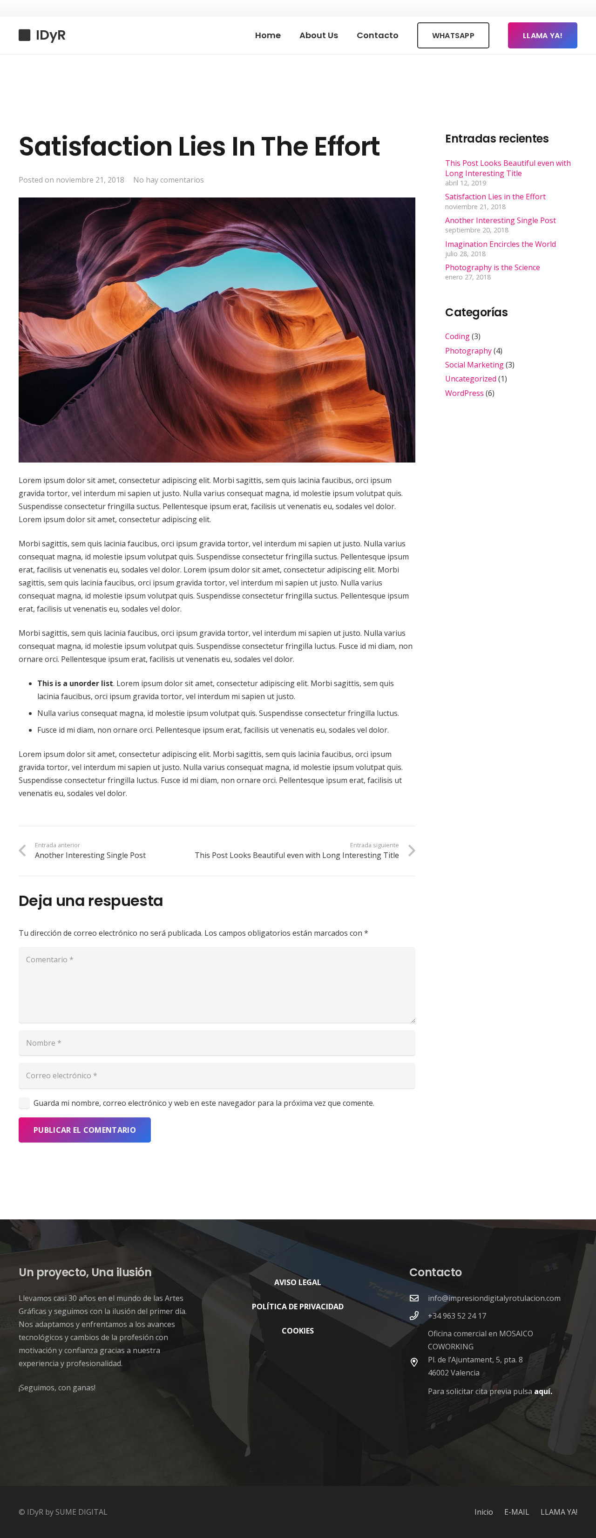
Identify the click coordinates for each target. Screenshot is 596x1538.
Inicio (483, 1512)
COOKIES (298, 1331)
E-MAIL (516, 1512)
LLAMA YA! (559, 1512)
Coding (457, 336)
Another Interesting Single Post (500, 220)
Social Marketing (474, 365)
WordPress (464, 393)
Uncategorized (470, 379)
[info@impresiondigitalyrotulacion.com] (418, 1297)
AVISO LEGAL (297, 1282)
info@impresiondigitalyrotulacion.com (494, 1298)
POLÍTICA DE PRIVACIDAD (298, 1306)
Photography (468, 351)
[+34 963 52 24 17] (418, 1315)
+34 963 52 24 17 (457, 1316)
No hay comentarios (168, 180)
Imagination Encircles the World (500, 244)
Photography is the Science (492, 267)
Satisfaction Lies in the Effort (495, 197)
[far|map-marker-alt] (418, 1362)
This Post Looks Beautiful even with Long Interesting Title (508, 168)
